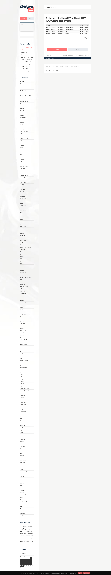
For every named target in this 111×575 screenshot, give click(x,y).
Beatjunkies (22, 122)
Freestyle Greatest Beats (25, 314)
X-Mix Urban (22, 515)
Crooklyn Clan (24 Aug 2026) (26, 59)
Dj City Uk (22, 228)
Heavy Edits (22, 332)
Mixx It (21, 406)
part (29, 535)
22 (30, 563)
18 (22, 563)
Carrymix (21, 152)
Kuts (21, 358)
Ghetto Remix (22, 328)
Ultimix (21, 497)
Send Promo (51, 66)
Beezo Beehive (23, 126)
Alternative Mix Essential (25, 99)
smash (25, 539)
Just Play (21, 355)
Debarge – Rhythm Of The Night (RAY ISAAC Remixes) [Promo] (66, 19)
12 (24, 562)
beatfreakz (25, 526)
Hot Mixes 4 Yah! (23, 339)
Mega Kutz (22, 386)
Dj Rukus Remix (23, 254)
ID (20, 351)
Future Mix (22, 325)
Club (21, 170)
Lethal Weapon (23, 369)
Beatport (21, 124)
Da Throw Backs (23, 198)
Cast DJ (21, 154)
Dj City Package (23, 226)
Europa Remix (22, 295)
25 (22, 565)
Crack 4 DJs (22, 184)
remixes (22, 539)
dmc (29, 529)
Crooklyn (26, 529)
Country (21, 180)
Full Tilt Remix (23, 318)
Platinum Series (23, 432)
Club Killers (22, 173)
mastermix (30, 533)
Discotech (22, 219)
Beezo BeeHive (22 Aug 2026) (27, 57)
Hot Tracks (22, 342)
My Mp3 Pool (22, 413)
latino (25, 533)
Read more (86, 573)
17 (20, 563)
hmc (28, 531)
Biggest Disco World (24, 131)
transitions (26, 541)
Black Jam (22, 136)
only (26, 535)
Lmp (21, 372)
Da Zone (21, 203)
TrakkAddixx (22, 490)
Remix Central (23, 460)
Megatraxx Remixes (24, 393)
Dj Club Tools (22, 230)
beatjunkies (30, 526)
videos (30, 541)
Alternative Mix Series (24, 101)
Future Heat (22, 323)
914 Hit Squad (22, 90)
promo (21, 537)
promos (24, 537)
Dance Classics (23, 210)
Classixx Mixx (22, 168)
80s (20, 83)
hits (27, 531)
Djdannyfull (22, 270)
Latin (21, 365)
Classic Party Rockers (24, 166)
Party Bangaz (22, 425)
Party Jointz (22, 427)
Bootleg (21, 140)
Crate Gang (22, 191)
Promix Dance (22, 441)
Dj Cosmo (22, 233)
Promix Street (22, 443)
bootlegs (21, 528)
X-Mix (21, 511)
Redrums (21, 453)
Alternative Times (23, 103)
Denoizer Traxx (23, 214)
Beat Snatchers (23, 117)
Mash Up (21, 376)
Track (21, 485)
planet (32, 535)
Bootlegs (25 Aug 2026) (25, 66)
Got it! (80, 573)
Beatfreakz (22, 119)
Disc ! (21, 217)
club (30, 528)
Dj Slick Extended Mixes (24, 258)
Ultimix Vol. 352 (24, 52)
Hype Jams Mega (23, 344)
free (21, 531)
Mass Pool (22, 381)
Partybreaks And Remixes (25, 430)
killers (21, 533)
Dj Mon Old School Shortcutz (26, 247)
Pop (20, 437)
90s (20, 88)
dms (33, 529)
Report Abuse (76, 66)
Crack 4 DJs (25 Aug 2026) (26, 71)
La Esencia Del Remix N (24, 360)
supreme (29, 539)
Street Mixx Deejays (24, 478)
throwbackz (21, 541)
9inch (21, 93)
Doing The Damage (24, 286)
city (26, 528)
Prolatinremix (22, 439)
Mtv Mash (22, 409)
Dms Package (22, 284)
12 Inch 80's (22, 81)
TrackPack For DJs (23, 487)
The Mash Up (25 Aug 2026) (26, 61)
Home (22, 24)
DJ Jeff (21, 242)
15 (30, 562)
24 (20, 565)
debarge (64, 55)
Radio (21, 448)
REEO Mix (22, 455)
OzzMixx (21, 423)
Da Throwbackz (23, 200)
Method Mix (22, 395)
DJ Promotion (22, 249)
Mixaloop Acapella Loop (24, 399)
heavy (25, 531)
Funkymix (22, 321)
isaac (70, 55)
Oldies (21, 418)
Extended (22, 300)
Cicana (21, 161)
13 (26, 562)
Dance (21, 207)
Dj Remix (21, 251)
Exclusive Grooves (23, 298)
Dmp (21, 279)
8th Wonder (22, 86)
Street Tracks (22, 480)
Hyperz (21, 346)
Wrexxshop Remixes (24, 508)
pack (28, 535)
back (22, 526)
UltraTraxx (22, 499)
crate (23, 529)
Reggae (21, 457)
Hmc (21, 337)
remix (31, 537)
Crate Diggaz (22, 189)
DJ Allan (21, 221)
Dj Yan (21, 263)
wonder (21, 543)
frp (23, 531)
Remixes (21, 464)
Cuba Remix (22, 196)
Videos (21, 506)
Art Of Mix (22, 110)
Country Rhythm (23, 182)
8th (20, 526)
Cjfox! (21, 163)
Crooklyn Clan (22, 193)
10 (20, 562)
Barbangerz (22, 115)
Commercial (22, 177)
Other (21, 420)
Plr (20, 434)
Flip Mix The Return (24, 311)
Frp (20, 316)
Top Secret (22, 483)
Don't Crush (22, 288)
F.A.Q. (22, 27)
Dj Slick (21, 256)
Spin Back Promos (23, 474)
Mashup (21, 379)
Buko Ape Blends (23, 149)
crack (21, 529)
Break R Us (22, 147)
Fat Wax (21, 307)
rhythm (85, 55)
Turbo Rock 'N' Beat (24, 494)
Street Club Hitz (23, 476)
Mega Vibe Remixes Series (25, 390)
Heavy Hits (22, 335)
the (32, 539)
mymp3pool (22, 535)
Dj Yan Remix (22, 265)
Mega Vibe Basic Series (24, 388)
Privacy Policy (70, 66)
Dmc (21, 274)
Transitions (22, 492)
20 (26, 563)
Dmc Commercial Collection (25, 277)
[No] (109, 573)
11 (22, 562)
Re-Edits (21, 450)
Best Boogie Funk (23, 129)
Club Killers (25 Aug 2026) (26, 68)
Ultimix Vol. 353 (24, 54)
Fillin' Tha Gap (22, 309)
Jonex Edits (22, 353)
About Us (57, 66)
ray (78, 55)
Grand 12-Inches (23, 330)
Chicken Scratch (23, 156)
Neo (20, 416)
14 (28, 562)
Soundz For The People (24, 471)
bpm (21, 143)
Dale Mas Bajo (22, 205)
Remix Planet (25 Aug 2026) (26, 64)
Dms (21, 281)
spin (26, 539)
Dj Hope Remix (23, 240)
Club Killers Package (24, 175)
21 (28, 563)
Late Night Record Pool (24, 362)
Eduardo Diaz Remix (24, 293)
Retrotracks (22, 467)
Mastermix (22, 383)
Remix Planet (22, 462)
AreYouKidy (22, 108)
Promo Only (22, 446)
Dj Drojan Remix (23, 237)
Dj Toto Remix (22, 261)
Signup (30, 18)
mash (27, 533)
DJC (20, 268)
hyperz (31, 531)
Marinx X (21, 374)
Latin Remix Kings (23, 367)
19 (24, 563)
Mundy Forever (23, 411)
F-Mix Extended (23, 305)
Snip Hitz (21, 469)
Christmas (22, 159)
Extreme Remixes (23, 302)
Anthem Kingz (23, 105)
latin (23, 533)
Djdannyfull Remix (23, 272)
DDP (21, 212)
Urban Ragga (22, 504)
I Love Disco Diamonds (24, 349)
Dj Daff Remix (22, 235)
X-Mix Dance (22, 513)
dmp (31, 529)
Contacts (23, 29)
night (73, 55)
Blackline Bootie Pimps (24, 138)
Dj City (21, 224)
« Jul (23, 569)
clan (28, 528)
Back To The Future (24, 112)
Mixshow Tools (23, 404)
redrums (27, 537)
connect (32, 528)
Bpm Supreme (23, 145)
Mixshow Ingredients (24, 402)
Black (21, 133)
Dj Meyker (22, 244)
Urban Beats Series (24, 501)
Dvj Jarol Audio (23, 291)
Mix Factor (22, 397)
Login (23, 18)
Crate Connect (23, 187)
